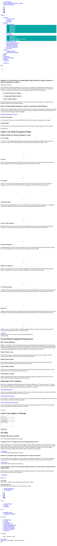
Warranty (6, 59)
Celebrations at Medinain (12, 52)
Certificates (9, 21)
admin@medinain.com (9, 4)
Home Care (9, 48)
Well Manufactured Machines (7, 396)
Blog (5, 55)
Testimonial (6, 56)
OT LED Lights (10, 24)
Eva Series (12, 32)
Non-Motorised (13, 37)
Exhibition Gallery (11, 51)
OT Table (9, 33)
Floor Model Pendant (14, 40)
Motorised (12, 36)
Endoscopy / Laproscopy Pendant (17, 39)
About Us (6, 17)
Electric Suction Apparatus (13, 43)
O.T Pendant (10, 35)
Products (6, 23)
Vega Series (12, 31)
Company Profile (11, 19)
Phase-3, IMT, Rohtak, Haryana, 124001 (13, 3)
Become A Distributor (9, 57)
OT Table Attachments (12, 47)
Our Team (9, 20)
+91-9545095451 (8, 1)
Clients (5, 53)
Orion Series (12, 28)
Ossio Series (12, 29)
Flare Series (12, 27)
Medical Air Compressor (12, 45)
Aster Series (12, 25)
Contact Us (6, 60)
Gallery (5, 49)
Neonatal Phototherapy (12, 44)
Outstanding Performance (7, 389)
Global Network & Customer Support (9, 402)
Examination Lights (11, 41)
